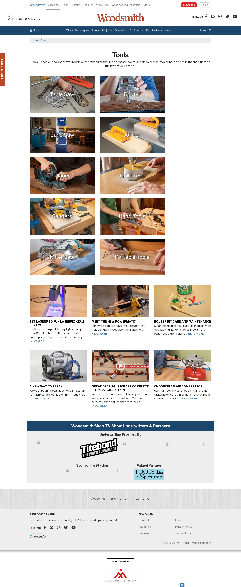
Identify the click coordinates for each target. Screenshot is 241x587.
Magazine (53, 4)
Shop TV (88, 4)
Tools (95, 30)
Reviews (144, 533)
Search (204, 30)
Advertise (145, 526)
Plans (65, 4)
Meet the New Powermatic (114, 321)
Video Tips (102, 4)
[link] (24, 18)
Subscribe (189, 4)
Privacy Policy (183, 526)
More (168, 30)
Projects (106, 30)
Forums (179, 520)
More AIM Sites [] (120, 561)
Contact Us (146, 520)
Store (146, 4)
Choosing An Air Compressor (178, 386)
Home (36, 30)
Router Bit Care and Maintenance (182, 321)
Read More (37, 341)
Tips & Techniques (77, 30)
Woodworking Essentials (126, 4)
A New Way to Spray (46, 386)
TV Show (135, 30)
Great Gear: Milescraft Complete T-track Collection (120, 388)
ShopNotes (153, 30)
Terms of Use (183, 533)
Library (75, 4)
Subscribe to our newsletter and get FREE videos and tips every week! (73, 520)
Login (205, 4)
